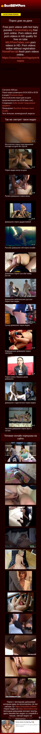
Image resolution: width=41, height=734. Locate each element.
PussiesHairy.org (22, 30)
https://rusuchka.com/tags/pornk (20, 57)
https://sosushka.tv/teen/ (26, 706)
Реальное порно (16, 95)
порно (20, 60)
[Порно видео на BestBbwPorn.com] (16, 5)
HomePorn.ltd (10, 51)
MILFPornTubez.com (17, 42)
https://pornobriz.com (28, 709)
